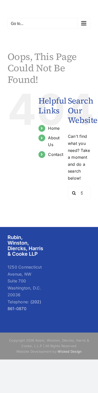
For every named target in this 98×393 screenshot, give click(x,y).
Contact (55, 154)
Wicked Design (70, 351)
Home (54, 128)
